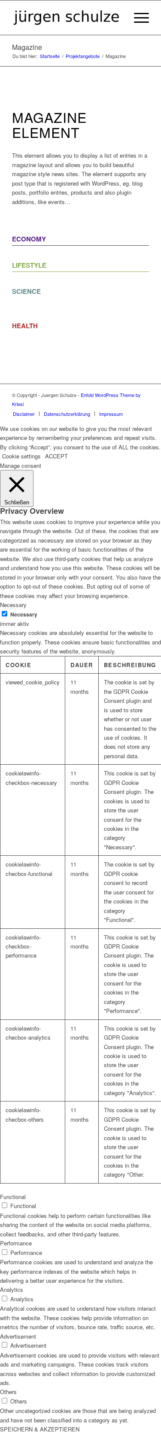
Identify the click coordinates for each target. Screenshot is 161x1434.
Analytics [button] (11, 1289)
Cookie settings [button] (21, 456)
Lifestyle (29, 265)
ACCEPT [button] (56, 456)
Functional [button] (13, 1197)
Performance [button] (16, 1243)
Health (25, 325)
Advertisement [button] (18, 1336)
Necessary (23, 614)
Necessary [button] (13, 605)
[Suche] (117, 17)
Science (26, 291)
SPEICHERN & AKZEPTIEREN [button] (39, 1429)
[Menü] (137, 17)
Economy (29, 239)
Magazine (27, 47)
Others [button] (8, 1392)
